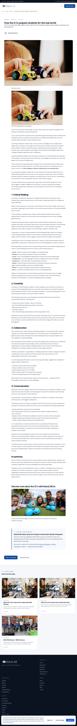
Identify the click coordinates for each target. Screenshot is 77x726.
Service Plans (5, 701)
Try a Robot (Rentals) (7, 703)
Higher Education (44, 671)
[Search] (62, 6)
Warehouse (42, 669)
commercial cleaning (45, 544)
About (41, 680)
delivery (54, 544)
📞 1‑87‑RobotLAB (59, 1)
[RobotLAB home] (9, 6)
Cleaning (4, 680)
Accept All (70, 720)
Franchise (42, 683)
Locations (4, 707)
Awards (41, 685)
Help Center (4, 698)
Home (3, 11)
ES (74, 1)
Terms (3, 712)
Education (11, 11)
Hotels (41, 662)
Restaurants (42, 665)
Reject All (49, 720)
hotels (23, 546)
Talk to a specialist (11, 557)
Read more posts (24, 557)
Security (4, 687)
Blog (7, 11)
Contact (42, 689)
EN (72, 1)
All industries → (43, 674)
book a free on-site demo (35, 546)
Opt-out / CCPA (5, 714)
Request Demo (70, 6)
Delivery (4, 683)
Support (70, 1)
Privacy (3, 710)
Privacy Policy (10, 722)
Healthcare (42, 667)
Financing (66, 1)
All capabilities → (6, 692)
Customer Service (6, 689)
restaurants (17, 546)
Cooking (4, 685)
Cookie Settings (60, 720)
